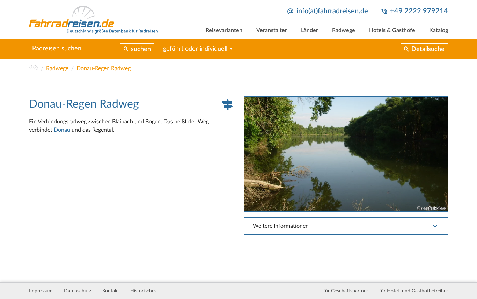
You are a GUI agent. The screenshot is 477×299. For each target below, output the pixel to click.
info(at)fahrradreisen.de (332, 11)
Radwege (343, 30)
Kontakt (110, 291)
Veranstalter (271, 30)
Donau (62, 130)
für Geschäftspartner (345, 291)
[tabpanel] (346, 154)
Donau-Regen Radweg (103, 68)
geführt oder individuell (195, 49)
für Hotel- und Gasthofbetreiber (413, 291)
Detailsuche (428, 49)
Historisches (143, 291)
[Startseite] (33, 68)
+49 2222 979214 (419, 11)
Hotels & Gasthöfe (392, 30)
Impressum (41, 291)
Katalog (438, 30)
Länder (309, 30)
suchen (141, 49)
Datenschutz (77, 291)
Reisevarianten (224, 30)
